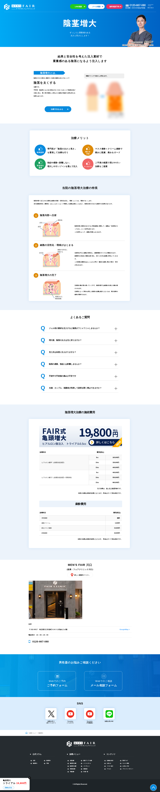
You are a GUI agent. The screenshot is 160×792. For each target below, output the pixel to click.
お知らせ (109, 763)
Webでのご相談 (104, 683)
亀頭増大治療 (73, 763)
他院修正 (85, 769)
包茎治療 (72, 760)
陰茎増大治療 (73, 766)
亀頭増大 (35, 763)
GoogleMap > (125, 629)
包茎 (34, 760)
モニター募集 (125, 763)
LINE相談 (78, 6)
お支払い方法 (125, 766)
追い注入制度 (110, 488)
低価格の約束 (110, 760)
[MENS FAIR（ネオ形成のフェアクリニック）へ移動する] (26, 733)
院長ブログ (125, 760)
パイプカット (86, 766)
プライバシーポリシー (127, 769)
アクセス (109, 769)
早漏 (47, 763)
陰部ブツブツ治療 (87, 760)
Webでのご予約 (57, 683)
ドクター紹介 (110, 766)
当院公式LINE (109, 721)
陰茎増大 (48, 760)
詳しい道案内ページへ (81, 575)
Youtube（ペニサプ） (70, 722)
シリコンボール (87, 763)
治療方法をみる (57, 109)
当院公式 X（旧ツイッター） (50, 722)
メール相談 (96, 6)
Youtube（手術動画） (90, 722)
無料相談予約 (114, 6)
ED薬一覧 (85, 771)
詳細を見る (8, 787)
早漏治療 (72, 771)
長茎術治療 (72, 769)
